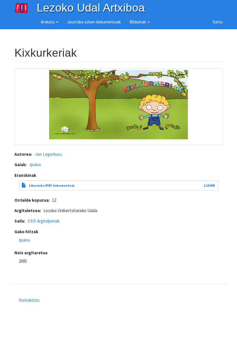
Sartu (218, 22)
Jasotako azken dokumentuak (94, 22)
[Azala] (25, 7)
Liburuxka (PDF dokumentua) (52, 186)
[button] (118, 104)
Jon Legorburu (48, 154)
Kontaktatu (29, 300)
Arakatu (48, 22)
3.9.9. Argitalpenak (43, 221)
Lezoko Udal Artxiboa (91, 7)
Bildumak (138, 22)
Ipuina (35, 164)
